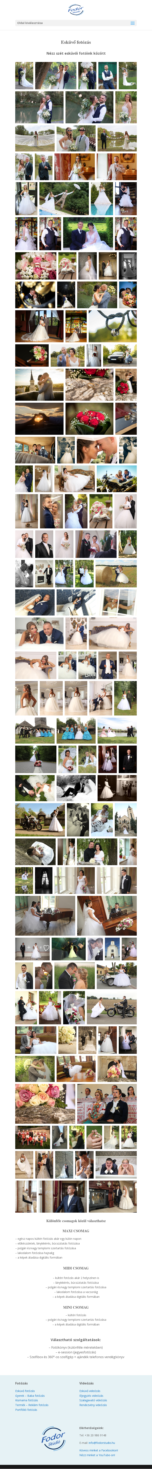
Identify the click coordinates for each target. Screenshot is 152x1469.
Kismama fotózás (26, 1400)
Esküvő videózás (89, 1391)
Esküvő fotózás (25, 1391)
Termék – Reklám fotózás (31, 1405)
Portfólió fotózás (26, 1410)
